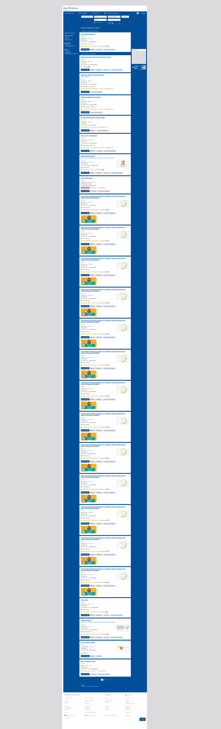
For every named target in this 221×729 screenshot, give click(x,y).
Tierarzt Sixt (84, 600)
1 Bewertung (93, 187)
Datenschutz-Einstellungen (129, 703)
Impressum (127, 702)
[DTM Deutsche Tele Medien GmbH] (115, 695)
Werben (66, 700)
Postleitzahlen (107, 706)
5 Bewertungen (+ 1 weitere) (97, 88)
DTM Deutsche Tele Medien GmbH (91, 712)
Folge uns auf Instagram (90, 715)
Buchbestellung (67, 702)
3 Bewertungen (94, 127)
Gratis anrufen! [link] (92, 41)
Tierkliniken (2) (68, 52)
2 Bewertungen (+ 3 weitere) (97, 147)
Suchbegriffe (127, 715)
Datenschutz (107, 702)
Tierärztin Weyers (86, 620)
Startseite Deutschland (68, 697)
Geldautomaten (83, 13)
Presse (66, 703)
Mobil (86, 702)
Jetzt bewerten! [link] (102, 46)
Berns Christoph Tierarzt (88, 661)
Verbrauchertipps (128, 712)
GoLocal (66, 712)
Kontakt (106, 697)
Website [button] (100, 49)
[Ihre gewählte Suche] (87, 17)
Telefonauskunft (87, 709)
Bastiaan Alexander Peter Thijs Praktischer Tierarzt (96, 57)
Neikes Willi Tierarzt (87, 178)
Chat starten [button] (106, 69)
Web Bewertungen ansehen (87, 169)
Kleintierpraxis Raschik (88, 156)
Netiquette (127, 700)
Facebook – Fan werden (70, 715)
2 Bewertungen (94, 611)
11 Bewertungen (94, 634)
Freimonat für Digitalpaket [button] (109, 49)
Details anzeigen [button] (85, 49)
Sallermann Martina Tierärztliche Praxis (92, 75)
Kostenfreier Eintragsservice (112, 13)
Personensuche (128, 709)
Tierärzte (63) (67, 50)
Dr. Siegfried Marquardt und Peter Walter (93, 117)
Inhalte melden (127, 697)
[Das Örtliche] (70, 9)
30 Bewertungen (94, 46)
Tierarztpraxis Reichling (88, 34)
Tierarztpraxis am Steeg (88, 642)
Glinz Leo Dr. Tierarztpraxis (89, 135)
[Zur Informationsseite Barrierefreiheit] (138, 13)
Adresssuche (67, 709)
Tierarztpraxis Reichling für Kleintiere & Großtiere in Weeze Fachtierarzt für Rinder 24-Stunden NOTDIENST (103, 197)
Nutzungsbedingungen (109, 700)
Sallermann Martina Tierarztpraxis (91, 97)
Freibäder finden (67, 706)
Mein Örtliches (87, 703)
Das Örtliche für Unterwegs (89, 700)
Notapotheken (96, 13)
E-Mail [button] (93, 49)
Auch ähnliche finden (99, 22)
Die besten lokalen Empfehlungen (110, 715)
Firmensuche (107, 709)
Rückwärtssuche (70, 13)
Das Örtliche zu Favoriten (89, 697)
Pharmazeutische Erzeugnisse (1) (72, 53)
